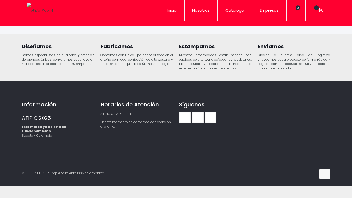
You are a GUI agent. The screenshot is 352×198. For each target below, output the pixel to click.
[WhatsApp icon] (301, 173)
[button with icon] (185, 117)
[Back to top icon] (324, 174)
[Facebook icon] (307, 173)
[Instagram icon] (312, 173)
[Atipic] (40, 10)
